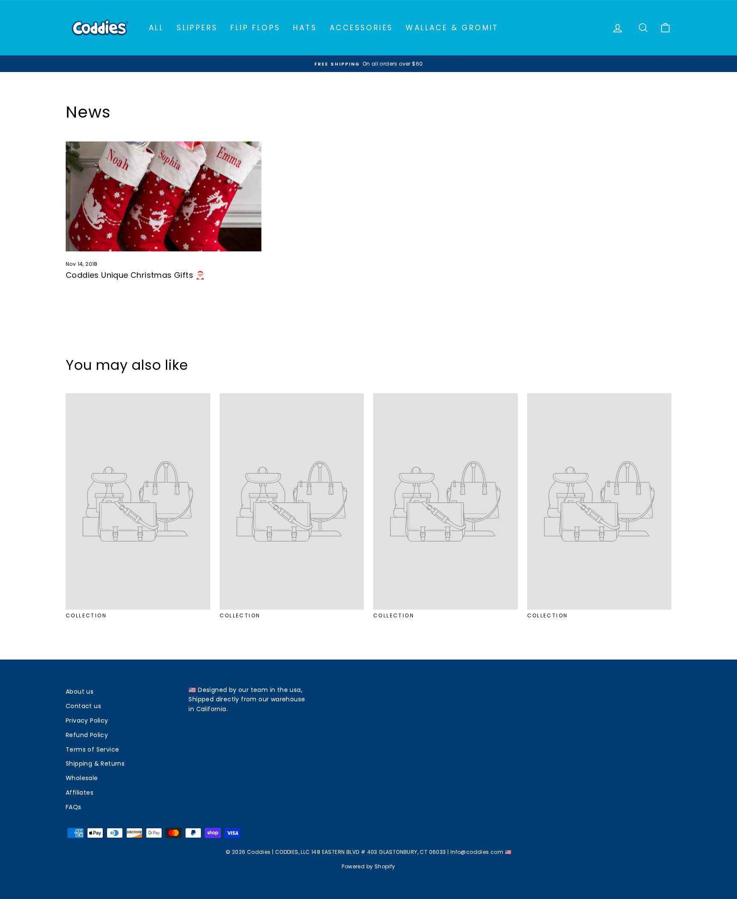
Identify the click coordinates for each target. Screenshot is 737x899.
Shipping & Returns (95, 763)
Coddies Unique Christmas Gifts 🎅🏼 (135, 275)
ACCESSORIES (361, 28)
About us (79, 691)
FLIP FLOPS (255, 28)
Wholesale (82, 778)
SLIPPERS (197, 28)
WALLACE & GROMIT (452, 28)
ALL (156, 28)
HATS (305, 28)
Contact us (83, 706)
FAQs (73, 807)
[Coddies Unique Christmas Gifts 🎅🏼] (163, 196)
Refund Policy (87, 735)
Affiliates (79, 792)
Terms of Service (92, 749)
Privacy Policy (87, 720)
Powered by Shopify (368, 866)
